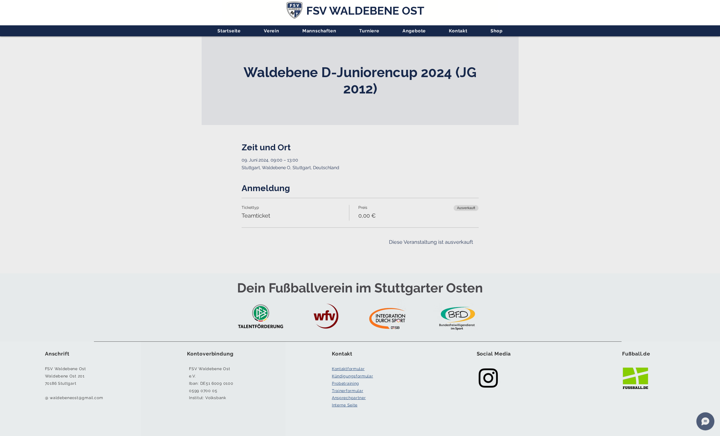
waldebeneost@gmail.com (76, 397)
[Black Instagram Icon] (488, 378)
